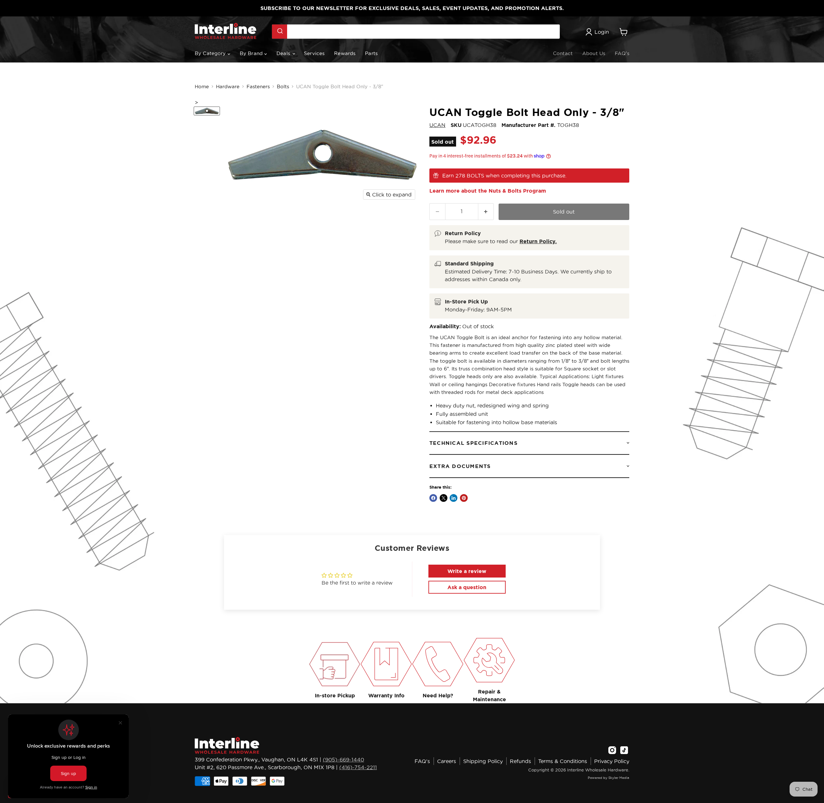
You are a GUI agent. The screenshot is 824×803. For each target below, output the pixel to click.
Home (202, 86)
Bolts (283, 86)
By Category (211, 53)
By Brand (252, 53)
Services (314, 53)
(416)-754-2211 (358, 767)
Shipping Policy (483, 761)
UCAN (437, 125)
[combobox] (416, 31)
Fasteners (258, 86)
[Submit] (279, 31)
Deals (284, 53)
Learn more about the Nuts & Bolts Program (487, 191)
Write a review (466, 571)
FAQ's (622, 53)
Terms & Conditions (562, 761)
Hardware (227, 86)
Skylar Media (618, 777)
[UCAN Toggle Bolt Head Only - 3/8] (207, 111)
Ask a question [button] (466, 587)
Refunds (520, 761)
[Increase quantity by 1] (486, 211)
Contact (563, 53)
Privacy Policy (611, 761)
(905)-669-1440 (343, 759)
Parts (371, 53)
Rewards (344, 53)
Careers (446, 761)
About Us (593, 53)
